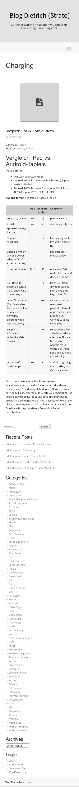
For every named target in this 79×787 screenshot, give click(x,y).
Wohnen (13, 719)
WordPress (15, 722)
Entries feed (16, 764)
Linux (11, 611)
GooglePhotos (17, 588)
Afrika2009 (15, 491)
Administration (17, 484)
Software (14, 669)
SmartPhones (16, 665)
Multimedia (15, 622)
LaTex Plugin (15, 607)
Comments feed (18, 768)
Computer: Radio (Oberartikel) (27, 456)
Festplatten (15, 553)
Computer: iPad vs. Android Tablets (30, 131)
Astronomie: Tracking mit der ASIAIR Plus (33, 468)
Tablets (22, 144)
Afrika (12, 487)
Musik (12, 626)
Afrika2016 (15, 495)
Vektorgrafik (16, 699)
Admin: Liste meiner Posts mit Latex (30, 444)
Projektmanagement (20, 653)
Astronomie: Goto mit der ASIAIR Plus (31, 462)
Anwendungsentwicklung (23, 499)
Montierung (15, 618)
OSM (11, 642)
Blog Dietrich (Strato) (39, 15)
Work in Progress (18, 726)
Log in (12, 760)
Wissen (13, 715)
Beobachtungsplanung (21, 518)
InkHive (27, 782)
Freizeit (13, 568)
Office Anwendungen (20, 638)
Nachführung (16, 630)
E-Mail (12, 538)
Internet (13, 603)
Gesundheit (15, 576)
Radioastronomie (18, 657)
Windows (14, 711)
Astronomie (15, 507)
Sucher (13, 680)
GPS (11, 591)
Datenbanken (16, 534)
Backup (13, 514)
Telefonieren (16, 688)
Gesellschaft (16, 572)
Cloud (12, 526)
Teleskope (15, 692)
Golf (11, 580)
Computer (14, 530)
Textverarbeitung (18, 695)
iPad (21, 148)
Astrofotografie (18, 503)
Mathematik (15, 615)
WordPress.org (17, 772)
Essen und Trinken (19, 541)
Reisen (12, 661)
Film (11, 557)
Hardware (14, 595)
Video (12, 703)
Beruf (12, 522)
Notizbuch (14, 634)
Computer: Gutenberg (22, 450)
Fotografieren (17, 565)
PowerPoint (15, 649)
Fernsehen (15, 549)
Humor (12, 599)
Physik (12, 645)
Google (13, 584)
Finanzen (14, 561)
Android (30, 148)
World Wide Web (18, 730)
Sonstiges (14, 676)
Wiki (11, 707)
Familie (13, 545)
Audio (12, 511)
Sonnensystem (17, 672)
